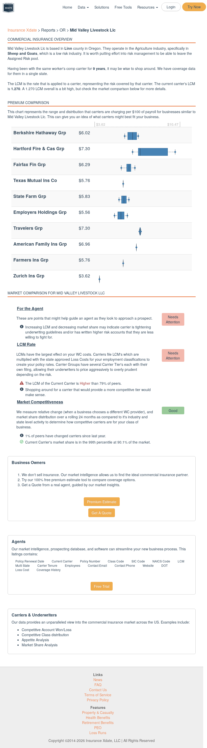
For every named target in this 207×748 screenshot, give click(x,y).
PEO (97, 727)
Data (82, 7)
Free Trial (101, 586)
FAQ (97, 684)
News (97, 679)
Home (67, 7)
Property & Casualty (98, 712)
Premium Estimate (101, 501)
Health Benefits (98, 717)
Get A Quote (102, 512)
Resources (146, 7)
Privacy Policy (98, 699)
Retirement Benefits (98, 722)
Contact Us (98, 689)
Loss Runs (97, 732)
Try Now (194, 6)
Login (171, 6)
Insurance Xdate (22, 30)
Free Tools (123, 7)
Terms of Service (97, 694)
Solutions (101, 7)
